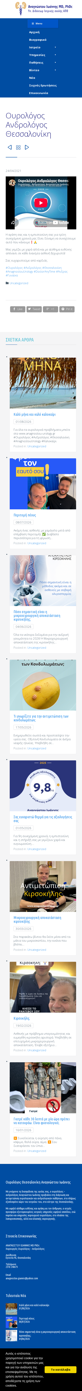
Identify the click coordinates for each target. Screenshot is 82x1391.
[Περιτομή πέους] (12, 1322)
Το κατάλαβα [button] (60, 1369)
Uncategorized (19, 283)
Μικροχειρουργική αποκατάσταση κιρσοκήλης (37, 919)
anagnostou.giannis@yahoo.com (22, 1278)
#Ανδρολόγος (33, 268)
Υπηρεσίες (37, 55)
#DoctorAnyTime (44, 271)
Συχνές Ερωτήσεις (43, 85)
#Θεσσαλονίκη (52, 268)
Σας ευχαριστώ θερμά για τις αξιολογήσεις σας (43, 819)
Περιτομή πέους (25, 515)
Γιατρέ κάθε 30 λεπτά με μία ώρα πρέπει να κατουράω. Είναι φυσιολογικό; (42, 1121)
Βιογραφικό (38, 39)
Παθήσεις (36, 62)
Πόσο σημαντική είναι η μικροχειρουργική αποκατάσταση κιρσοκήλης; (37, 615)
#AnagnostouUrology (19, 271)
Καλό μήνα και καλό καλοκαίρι (34, 414)
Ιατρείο (34, 47)
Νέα (32, 78)
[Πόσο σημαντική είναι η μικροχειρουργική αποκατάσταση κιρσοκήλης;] (12, 1335)
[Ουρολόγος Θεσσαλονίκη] (43, 9)
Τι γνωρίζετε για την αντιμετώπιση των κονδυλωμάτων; (41, 718)
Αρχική (34, 32)
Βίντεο (34, 70)
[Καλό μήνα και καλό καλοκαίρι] (12, 1309)
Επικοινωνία (38, 93)
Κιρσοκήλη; (22, 1018)
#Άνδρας (62, 271)
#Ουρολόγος (14, 268)
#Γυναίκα (12, 275)
